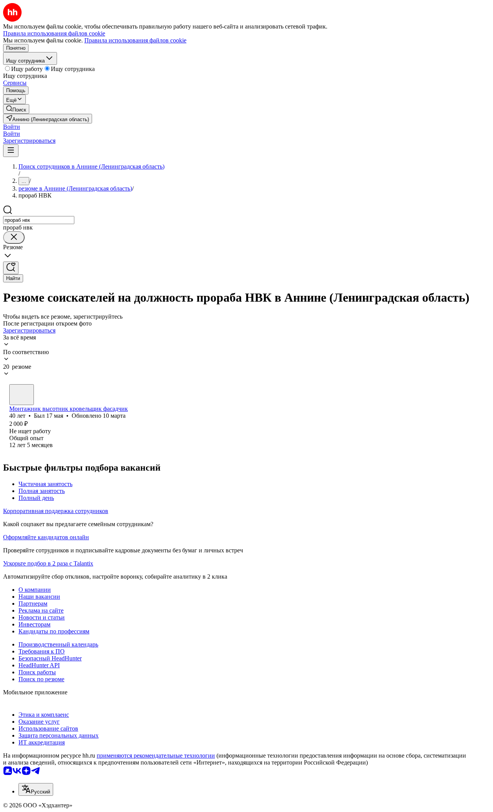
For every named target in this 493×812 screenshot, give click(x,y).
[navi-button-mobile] (10, 150)
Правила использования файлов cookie (135, 40)
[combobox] (38, 220)
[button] (11, 126)
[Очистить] (14, 237)
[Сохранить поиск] (10, 268)
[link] (16, 109)
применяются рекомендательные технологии (156, 755)
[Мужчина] (21, 394)
